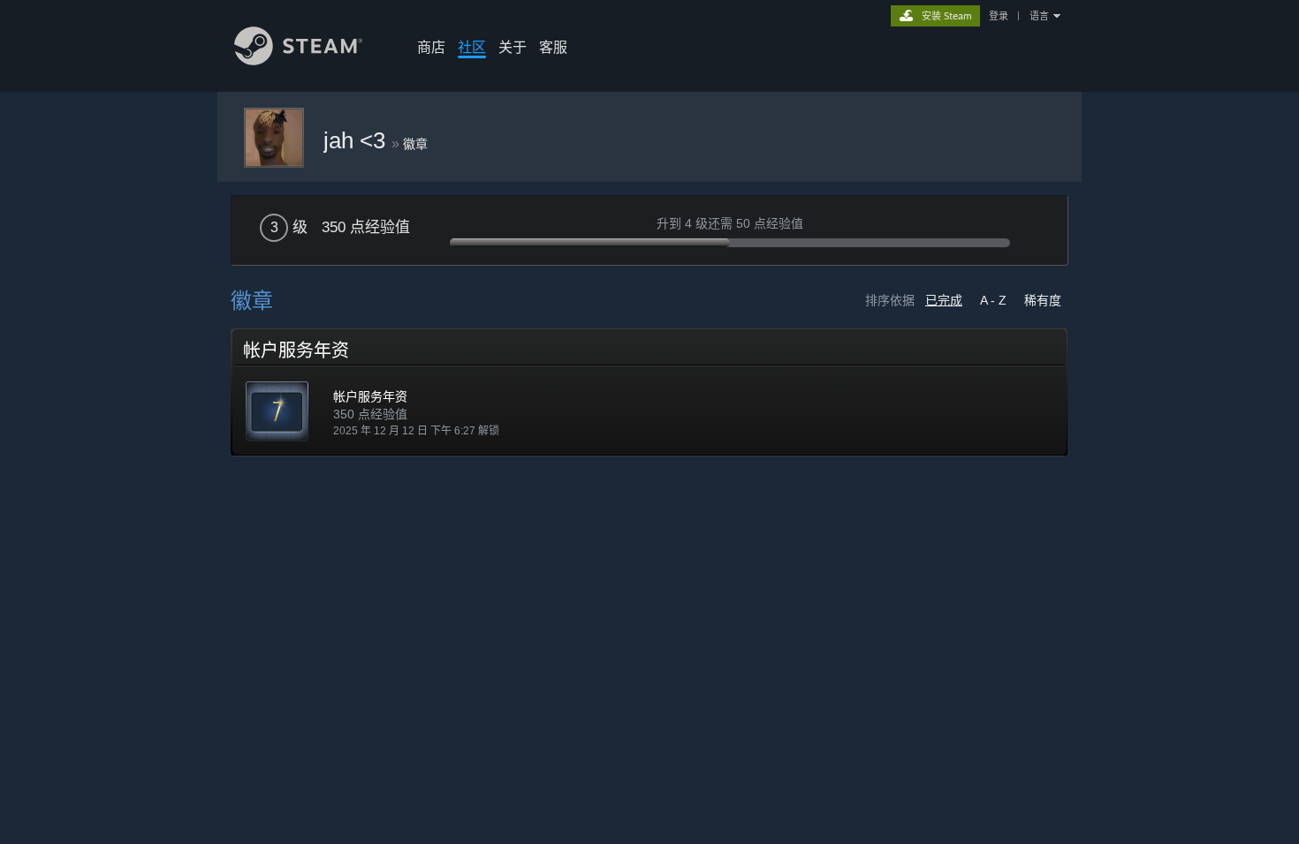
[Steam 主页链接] (298, 60)
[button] (649, 392)
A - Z (993, 300)
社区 (472, 47)
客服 (553, 47)
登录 (998, 16)
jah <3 (357, 140)
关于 (512, 47)
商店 (431, 47)
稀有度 (1042, 300)
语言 (1039, 16)
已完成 (943, 300)
